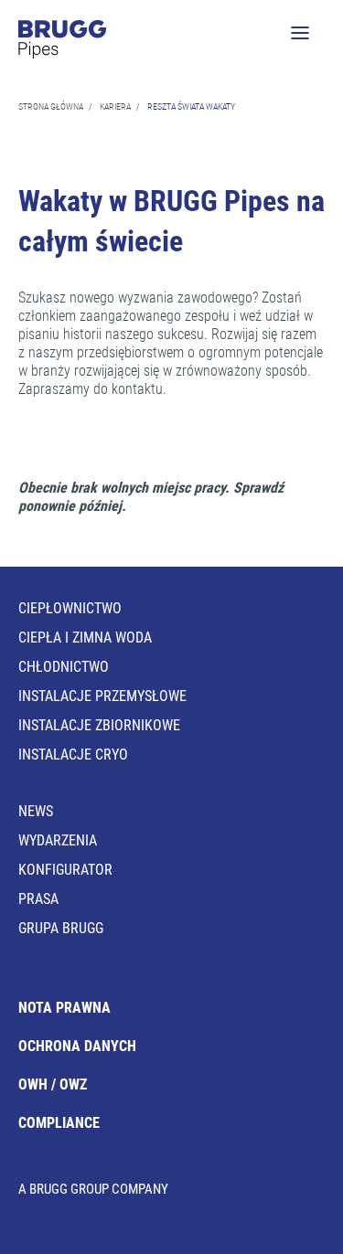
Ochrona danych (77, 1046)
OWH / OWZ (52, 1084)
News (35, 811)
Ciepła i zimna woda (85, 637)
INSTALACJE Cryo (73, 754)
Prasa (38, 899)
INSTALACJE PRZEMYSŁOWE (102, 696)
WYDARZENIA (57, 840)
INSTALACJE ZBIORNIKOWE (99, 725)
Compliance (59, 1123)
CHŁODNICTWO (63, 666)
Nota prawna (64, 1007)
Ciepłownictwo (70, 608)
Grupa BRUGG (60, 928)
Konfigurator (65, 869)
